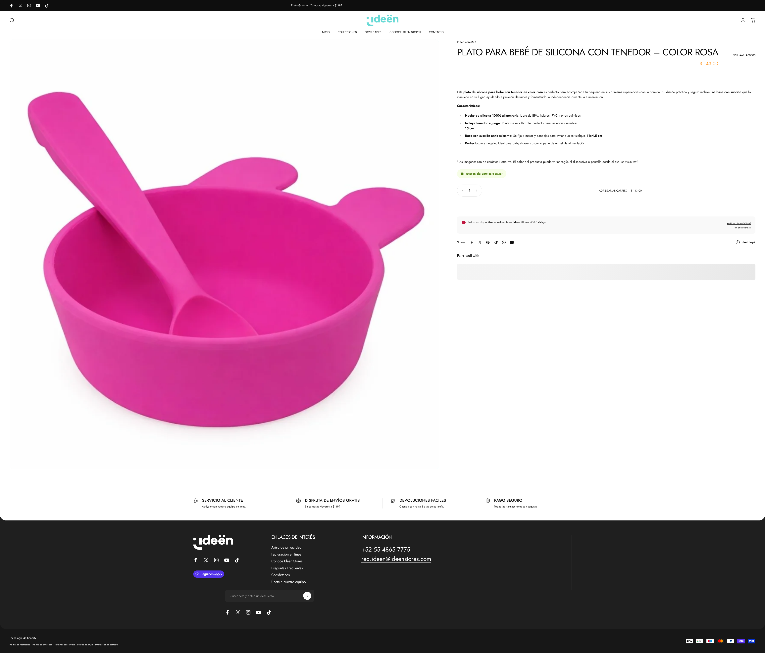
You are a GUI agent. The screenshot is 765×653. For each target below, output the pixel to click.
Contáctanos (280, 575)
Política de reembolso (20, 644)
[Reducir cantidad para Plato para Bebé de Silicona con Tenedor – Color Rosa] (461, 190)
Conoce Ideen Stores (286, 561)
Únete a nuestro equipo (288, 582)
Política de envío (85, 644)
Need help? (748, 242)
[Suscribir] (307, 596)
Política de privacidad (42, 644)
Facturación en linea (286, 554)
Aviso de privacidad (286, 547)
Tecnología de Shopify (23, 638)
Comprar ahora (606, 206)
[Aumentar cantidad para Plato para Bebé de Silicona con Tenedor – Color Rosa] (477, 190)
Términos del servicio (65, 644)
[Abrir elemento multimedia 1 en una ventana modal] (224, 254)
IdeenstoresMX (466, 42)
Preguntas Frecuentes (287, 568)
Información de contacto (106, 644)
